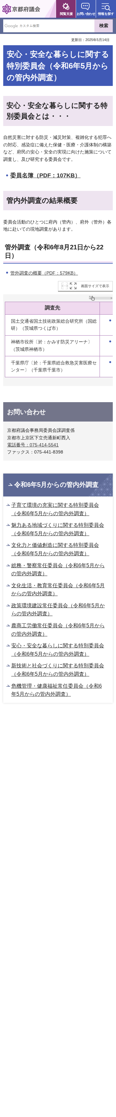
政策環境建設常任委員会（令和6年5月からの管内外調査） (58, 610)
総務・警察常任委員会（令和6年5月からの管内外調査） (58, 570)
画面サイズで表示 (95, 286)
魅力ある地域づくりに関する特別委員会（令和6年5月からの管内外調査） (57, 529)
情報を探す (106, 14)
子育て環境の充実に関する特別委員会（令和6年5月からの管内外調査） (55, 509)
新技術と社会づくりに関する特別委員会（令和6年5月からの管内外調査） (57, 670)
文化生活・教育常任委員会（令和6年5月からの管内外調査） (58, 590)
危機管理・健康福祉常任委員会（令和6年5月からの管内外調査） (56, 690)
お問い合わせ (86, 14)
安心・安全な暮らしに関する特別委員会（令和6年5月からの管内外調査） (57, 650)
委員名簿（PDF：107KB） (45, 175)
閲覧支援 (66, 14)
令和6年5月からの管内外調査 (56, 484)
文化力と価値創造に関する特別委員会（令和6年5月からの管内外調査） (55, 549)
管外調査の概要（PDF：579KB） (44, 273)
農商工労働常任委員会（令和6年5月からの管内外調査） (58, 630)
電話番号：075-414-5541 (33, 444)
